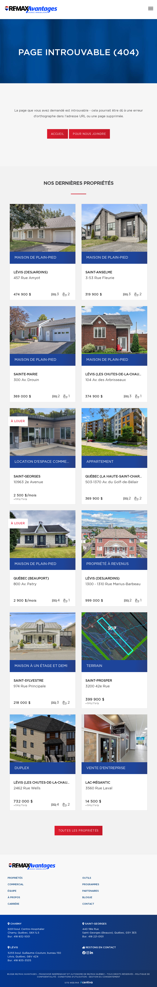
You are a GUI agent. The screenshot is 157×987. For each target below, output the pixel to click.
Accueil (57, 134)
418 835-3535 (22, 960)
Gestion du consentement (104, 977)
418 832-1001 (22, 936)
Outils (86, 878)
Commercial (16, 884)
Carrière (13, 904)
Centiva (86, 982)
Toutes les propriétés (78, 830)
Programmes (90, 884)
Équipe (12, 891)
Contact (88, 904)
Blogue (87, 897)
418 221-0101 (96, 936)
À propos (14, 897)
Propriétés (15, 878)
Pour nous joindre (89, 134)
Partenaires (90, 891)
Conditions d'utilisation (72, 977)
